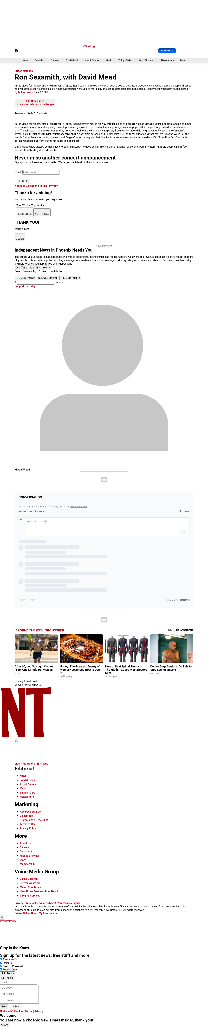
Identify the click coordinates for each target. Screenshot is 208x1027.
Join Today (7, 973)
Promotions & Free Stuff (34, 820)
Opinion (55, 60)
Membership (27, 864)
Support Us (167, 50)
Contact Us (26, 851)
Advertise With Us (30, 811)
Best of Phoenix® (13, 966)
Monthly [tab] (35, 267)
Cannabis (39, 60)
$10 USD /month (25, 277)
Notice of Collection (26, 185)
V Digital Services (30, 895)
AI (56, 903)
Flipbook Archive (29, 855)
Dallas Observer (29, 878)
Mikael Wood (25, 92)
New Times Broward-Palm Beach (39, 891)
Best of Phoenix (146, 60)
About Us (25, 843)
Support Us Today (25, 286)
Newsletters (167, 60)
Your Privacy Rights (68, 903)
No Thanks (7, 977)
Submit (16, 1006)
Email (18, 172)
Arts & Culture (92, 60)
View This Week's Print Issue (31, 763)
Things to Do (10, 959)
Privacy (53, 185)
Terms (43, 185)
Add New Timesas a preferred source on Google (35, 103)
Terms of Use (28, 824)
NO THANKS (42, 213)
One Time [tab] (21, 267)
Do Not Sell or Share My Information (36, 913)
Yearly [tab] (46, 267)
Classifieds (26, 815)
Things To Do (125, 60)
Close (4, 1024)
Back (4, 1006)
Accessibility (47, 903)
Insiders (7, 962)
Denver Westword (30, 883)
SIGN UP (23, 181)
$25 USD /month (48, 277)
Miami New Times (30, 887)
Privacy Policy (28, 828)
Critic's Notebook (24, 70)
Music (109, 60)
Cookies (35, 903)
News (25, 60)
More (183, 60)
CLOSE (20, 238)
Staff (23, 859)
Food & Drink (71, 60)
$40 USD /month (70, 277)
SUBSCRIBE (25, 213)
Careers (24, 847)
